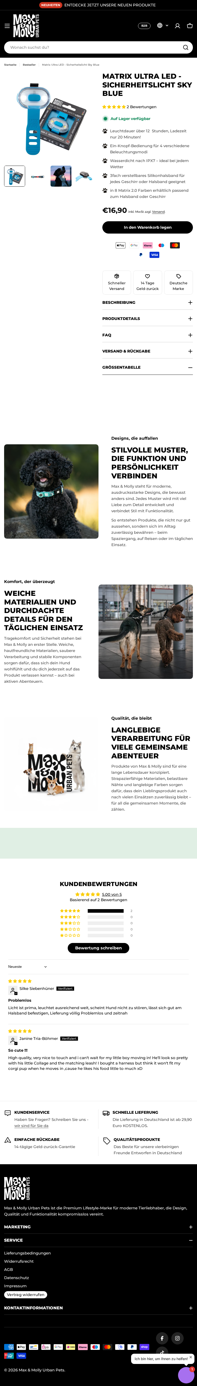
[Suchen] (186, 47)
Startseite (10, 64)
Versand (158, 212)
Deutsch (162, 25)
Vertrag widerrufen (25, 1294)
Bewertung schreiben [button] (98, 948)
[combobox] (98, 47)
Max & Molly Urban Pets (41, 1370)
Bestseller (29, 64)
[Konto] (177, 26)
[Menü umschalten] (7, 26)
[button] (114, 106)
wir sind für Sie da (31, 1125)
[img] (20, 981)
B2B (144, 25)
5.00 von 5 (112, 894)
